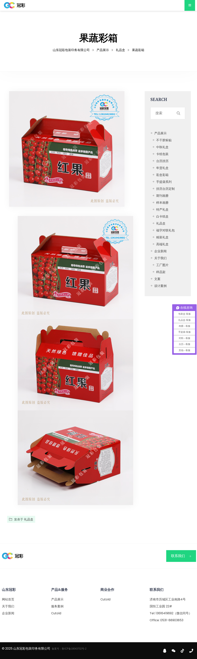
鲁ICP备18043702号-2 (74, 648)
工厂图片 (162, 265)
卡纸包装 (162, 154)
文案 (157, 279)
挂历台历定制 (165, 189)
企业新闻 (160, 251)
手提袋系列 (164, 182)
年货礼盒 (162, 168)
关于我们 (160, 258)
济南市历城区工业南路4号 (168, 599)
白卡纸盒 (162, 216)
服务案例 (57, 606)
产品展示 (160, 133)
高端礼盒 (162, 244)
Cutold (56, 613)
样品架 (160, 272)
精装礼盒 (162, 237)
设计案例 (160, 286)
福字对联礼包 (165, 230)
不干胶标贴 (164, 140)
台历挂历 (162, 161)
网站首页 (8, 599)
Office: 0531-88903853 (166, 620)
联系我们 (178, 556)
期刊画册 (162, 195)
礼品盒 (28, 519)
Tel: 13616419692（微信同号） (171, 613)
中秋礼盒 (162, 147)
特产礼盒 (162, 209)
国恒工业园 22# (161, 606)
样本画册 (162, 202)
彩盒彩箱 (162, 175)
